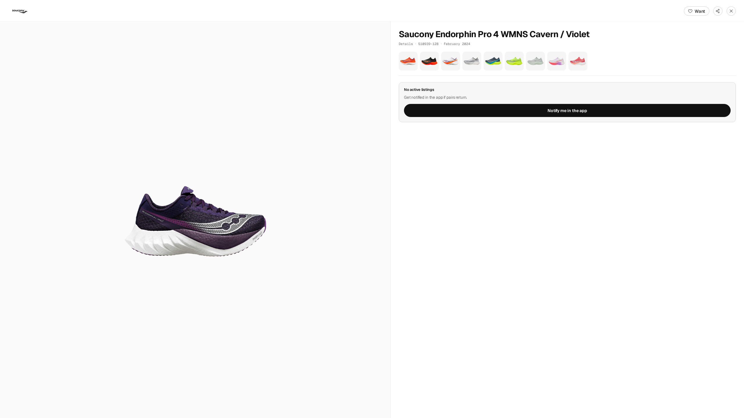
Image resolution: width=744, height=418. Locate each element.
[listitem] (408, 61)
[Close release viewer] (731, 11)
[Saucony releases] (20, 11)
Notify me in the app (567, 110)
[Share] (717, 11)
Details (406, 44)
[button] (195, 219)
